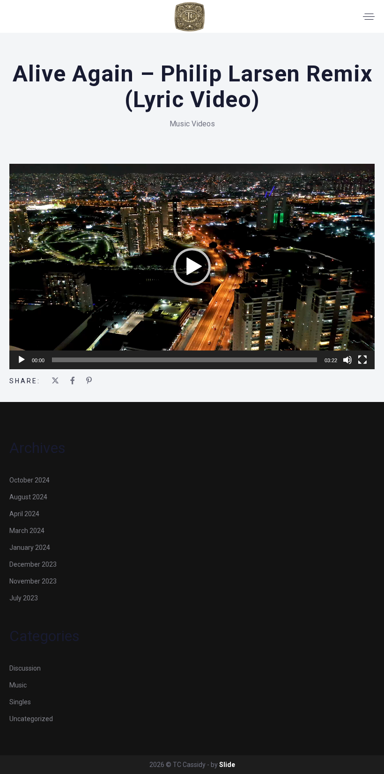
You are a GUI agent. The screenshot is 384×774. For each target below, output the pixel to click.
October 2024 (29, 480)
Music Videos (192, 123)
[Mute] (347, 360)
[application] (192, 266)
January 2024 (29, 547)
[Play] (21, 360)
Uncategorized (31, 719)
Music (18, 685)
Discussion (25, 668)
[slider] (184, 360)
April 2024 (24, 514)
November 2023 (33, 581)
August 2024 (28, 497)
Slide (227, 764)
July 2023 (23, 598)
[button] (192, 266)
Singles (20, 702)
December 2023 (33, 564)
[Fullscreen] (362, 360)
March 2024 (26, 530)
